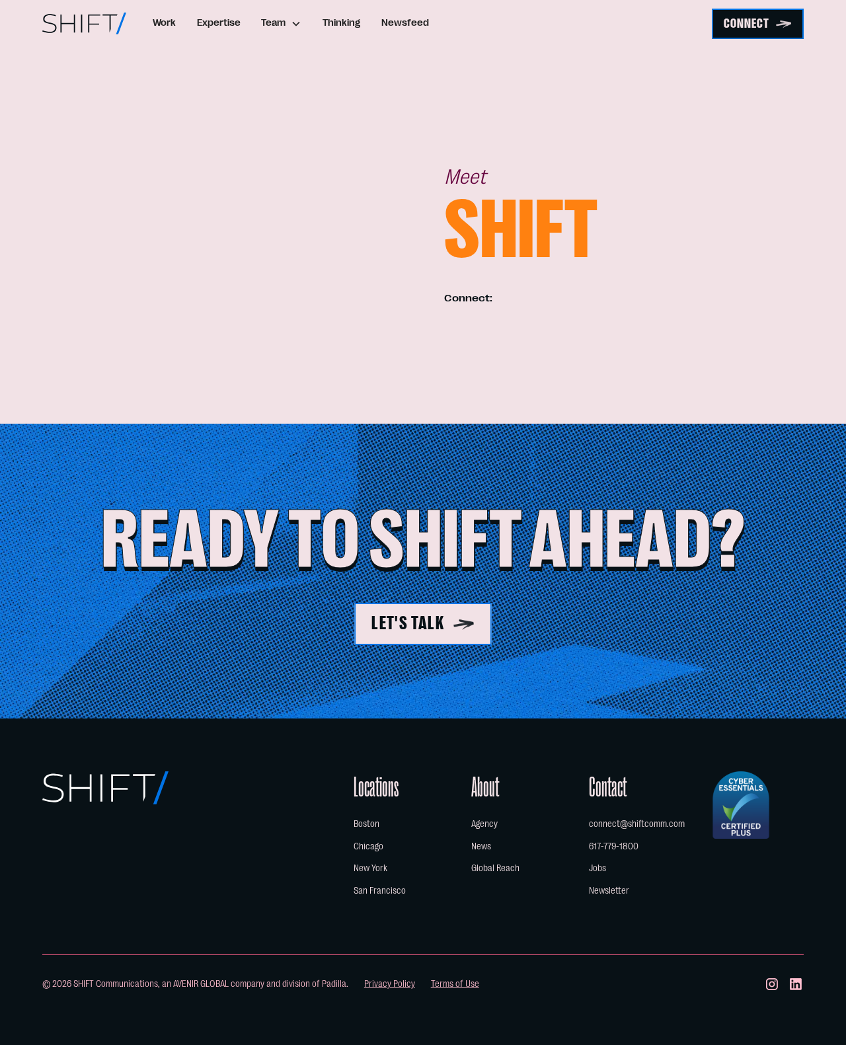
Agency (484, 824)
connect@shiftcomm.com (637, 824)
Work (164, 23)
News (481, 846)
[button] (282, 23)
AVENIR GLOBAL (201, 984)
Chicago (368, 846)
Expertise (219, 23)
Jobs (597, 868)
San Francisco (380, 891)
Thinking (341, 23)
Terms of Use (455, 984)
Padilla (334, 984)
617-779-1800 (613, 846)
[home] (84, 23)
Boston (366, 824)
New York (370, 868)
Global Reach (495, 868)
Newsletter (609, 891)
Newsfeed (405, 23)
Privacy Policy (389, 984)
